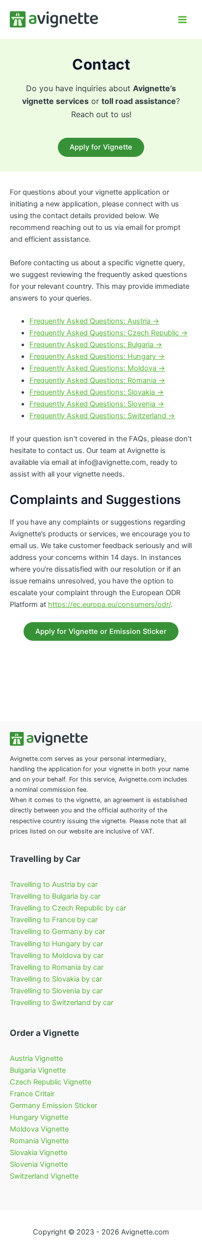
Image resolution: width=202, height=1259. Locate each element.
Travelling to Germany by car (57, 931)
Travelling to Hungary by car (56, 943)
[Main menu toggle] (182, 19)
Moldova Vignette (39, 1129)
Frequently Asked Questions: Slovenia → (96, 404)
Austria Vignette (36, 1058)
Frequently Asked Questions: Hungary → (97, 356)
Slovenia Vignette (39, 1164)
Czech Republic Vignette (50, 1082)
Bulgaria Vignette (38, 1070)
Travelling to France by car (54, 919)
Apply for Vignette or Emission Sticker (101, 631)
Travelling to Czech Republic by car (68, 908)
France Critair (32, 1093)
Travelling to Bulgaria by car (55, 896)
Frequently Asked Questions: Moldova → (97, 368)
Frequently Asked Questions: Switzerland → (102, 415)
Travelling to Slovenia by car (56, 990)
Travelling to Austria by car (54, 884)
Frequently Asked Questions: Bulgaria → (95, 344)
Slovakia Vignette (38, 1152)
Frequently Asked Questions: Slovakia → (96, 392)
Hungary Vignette (39, 1117)
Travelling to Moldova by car (56, 955)
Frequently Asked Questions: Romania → (97, 380)
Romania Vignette (39, 1140)
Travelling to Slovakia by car (56, 979)
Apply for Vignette (101, 147)
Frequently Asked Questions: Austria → (94, 321)
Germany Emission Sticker (53, 1105)
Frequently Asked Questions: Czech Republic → (108, 332)
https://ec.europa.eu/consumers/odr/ (109, 604)
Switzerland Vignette (44, 1176)
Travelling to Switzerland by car (61, 1002)
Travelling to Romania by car (56, 967)
